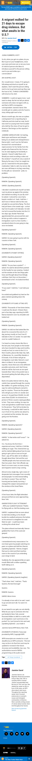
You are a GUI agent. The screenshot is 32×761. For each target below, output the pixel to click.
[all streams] (29, 759)
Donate (26, 2)
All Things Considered (14, 657)
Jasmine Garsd (11, 38)
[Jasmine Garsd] (6, 673)
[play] (3, 759)
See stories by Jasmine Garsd (19, 709)
